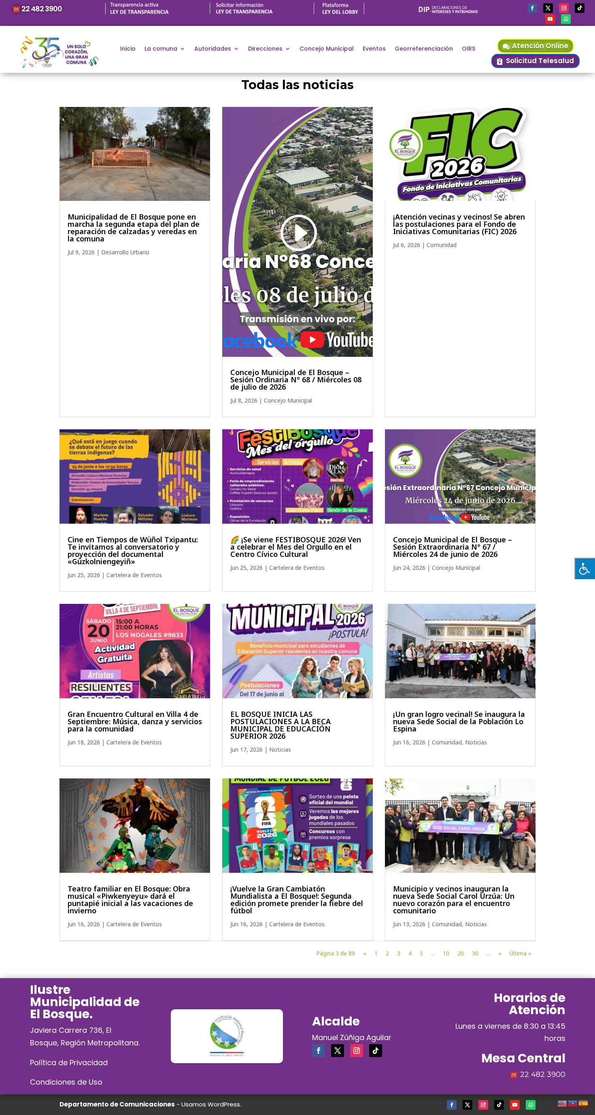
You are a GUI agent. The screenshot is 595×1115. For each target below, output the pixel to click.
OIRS (468, 49)
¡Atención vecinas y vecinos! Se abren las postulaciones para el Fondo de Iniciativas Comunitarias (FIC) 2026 (459, 224)
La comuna (160, 49)
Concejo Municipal (327, 49)
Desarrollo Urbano (125, 252)
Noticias (280, 749)
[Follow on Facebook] (532, 8)
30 (475, 953)
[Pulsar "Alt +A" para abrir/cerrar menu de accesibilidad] (584, 568)
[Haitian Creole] (573, 1102)
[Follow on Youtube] (550, 19)
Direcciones (265, 49)
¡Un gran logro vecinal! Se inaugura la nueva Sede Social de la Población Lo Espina (459, 721)
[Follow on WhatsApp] (566, 19)
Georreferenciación (424, 49)
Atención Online (540, 46)
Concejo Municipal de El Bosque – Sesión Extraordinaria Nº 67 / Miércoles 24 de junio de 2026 (452, 547)
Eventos (374, 49)
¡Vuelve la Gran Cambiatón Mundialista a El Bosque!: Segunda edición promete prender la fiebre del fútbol (296, 899)
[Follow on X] (548, 8)
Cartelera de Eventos (134, 575)
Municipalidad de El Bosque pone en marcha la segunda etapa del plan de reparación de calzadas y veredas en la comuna (134, 227)
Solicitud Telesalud (540, 61)
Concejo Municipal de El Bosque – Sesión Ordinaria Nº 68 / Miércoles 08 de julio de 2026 (295, 379)
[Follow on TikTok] (579, 8)
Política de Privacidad (69, 1062)
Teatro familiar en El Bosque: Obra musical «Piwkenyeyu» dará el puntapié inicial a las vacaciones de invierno (130, 899)
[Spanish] (583, 1102)
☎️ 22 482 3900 (37, 9)
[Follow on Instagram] (564, 8)
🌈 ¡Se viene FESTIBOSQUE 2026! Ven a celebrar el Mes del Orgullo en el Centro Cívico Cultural (295, 547)
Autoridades (212, 49)
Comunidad (442, 245)
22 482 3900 (542, 1074)
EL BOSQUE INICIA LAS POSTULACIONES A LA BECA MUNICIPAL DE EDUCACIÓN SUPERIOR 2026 (280, 725)
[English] (562, 1102)
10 (446, 953)
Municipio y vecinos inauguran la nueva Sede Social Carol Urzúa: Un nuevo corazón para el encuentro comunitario (453, 899)
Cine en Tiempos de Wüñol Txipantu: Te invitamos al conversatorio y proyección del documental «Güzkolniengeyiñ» (133, 550)
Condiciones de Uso (66, 1082)
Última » (520, 953)
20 (460, 953)
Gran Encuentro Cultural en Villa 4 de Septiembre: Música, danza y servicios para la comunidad (135, 721)
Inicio (128, 49)
